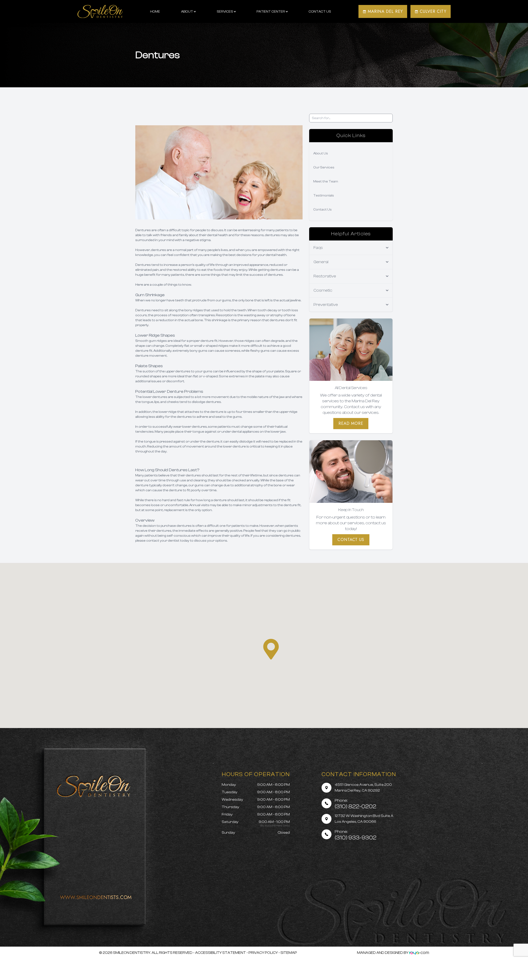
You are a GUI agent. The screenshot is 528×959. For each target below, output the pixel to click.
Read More (350, 423)
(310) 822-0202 (355, 804)
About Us (320, 153)
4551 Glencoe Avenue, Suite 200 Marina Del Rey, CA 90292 (363, 788)
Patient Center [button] (271, 11)
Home (155, 11)
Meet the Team (325, 181)
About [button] (187, 11)
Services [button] (225, 11)
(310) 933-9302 (355, 835)
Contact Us (320, 11)
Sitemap (288, 953)
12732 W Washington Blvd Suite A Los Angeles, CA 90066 (364, 819)
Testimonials (323, 195)
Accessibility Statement (220, 953)
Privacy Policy (263, 953)
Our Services (323, 167)
